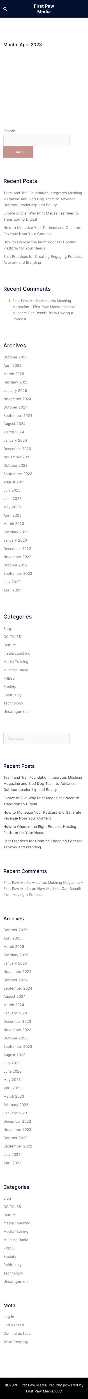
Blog (7, 628)
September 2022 (17, 573)
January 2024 (15, 440)
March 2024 (13, 432)
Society (9, 686)
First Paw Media (44, 8)
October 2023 (15, 465)
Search (9, 131)
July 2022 (12, 581)
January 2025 (15, 390)
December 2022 (17, 548)
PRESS (9, 678)
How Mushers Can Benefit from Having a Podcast (43, 313)
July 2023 (12, 490)
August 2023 (14, 482)
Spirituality (12, 695)
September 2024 (17, 415)
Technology (13, 703)
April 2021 (12, 590)
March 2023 (13, 523)
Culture (9, 645)
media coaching (16, 653)
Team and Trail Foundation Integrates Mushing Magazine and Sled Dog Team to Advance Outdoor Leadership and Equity (42, 199)
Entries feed (13, 1325)
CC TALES (12, 636)
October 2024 (15, 407)
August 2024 (14, 423)
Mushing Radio (15, 670)
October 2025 (15, 357)
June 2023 (12, 498)
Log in (8, 1316)
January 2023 (15, 540)
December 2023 (17, 448)
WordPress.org (15, 1341)
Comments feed (17, 1333)
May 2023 (12, 507)
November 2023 (17, 457)
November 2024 (17, 399)
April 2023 (12, 515)
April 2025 (12, 365)
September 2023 (17, 473)
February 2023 (15, 532)
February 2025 (15, 382)
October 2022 (15, 565)
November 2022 (17, 556)
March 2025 (13, 374)
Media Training (15, 661)
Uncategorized (16, 711)
